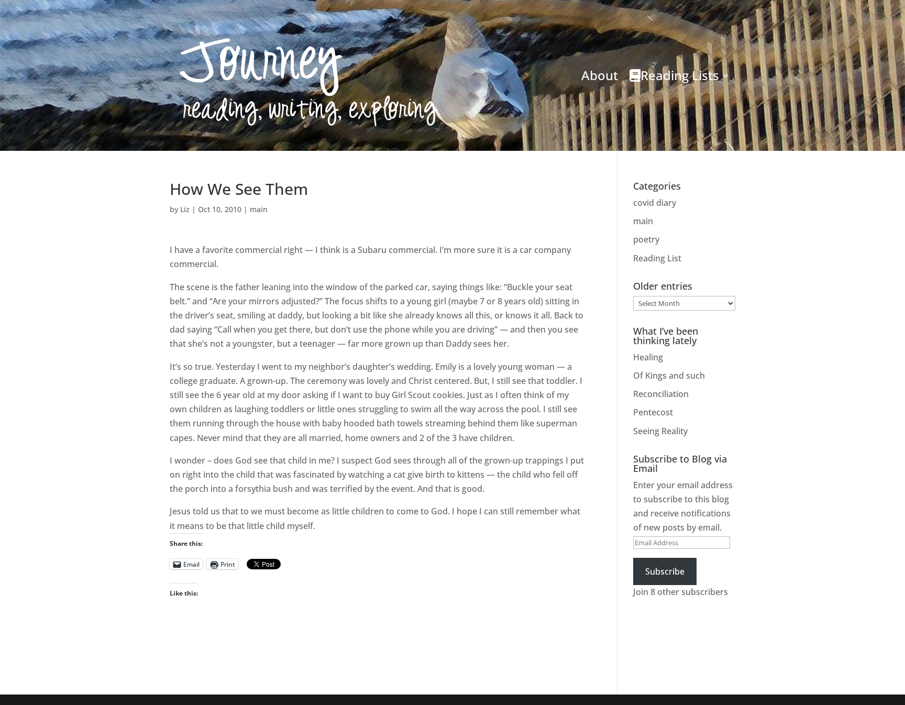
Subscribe (665, 571)
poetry (646, 239)
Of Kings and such (669, 375)
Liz (185, 209)
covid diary (654, 202)
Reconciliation (661, 394)
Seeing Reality (660, 431)
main (259, 209)
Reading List (657, 258)
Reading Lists (680, 75)
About (599, 75)
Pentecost (653, 412)
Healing (648, 357)
